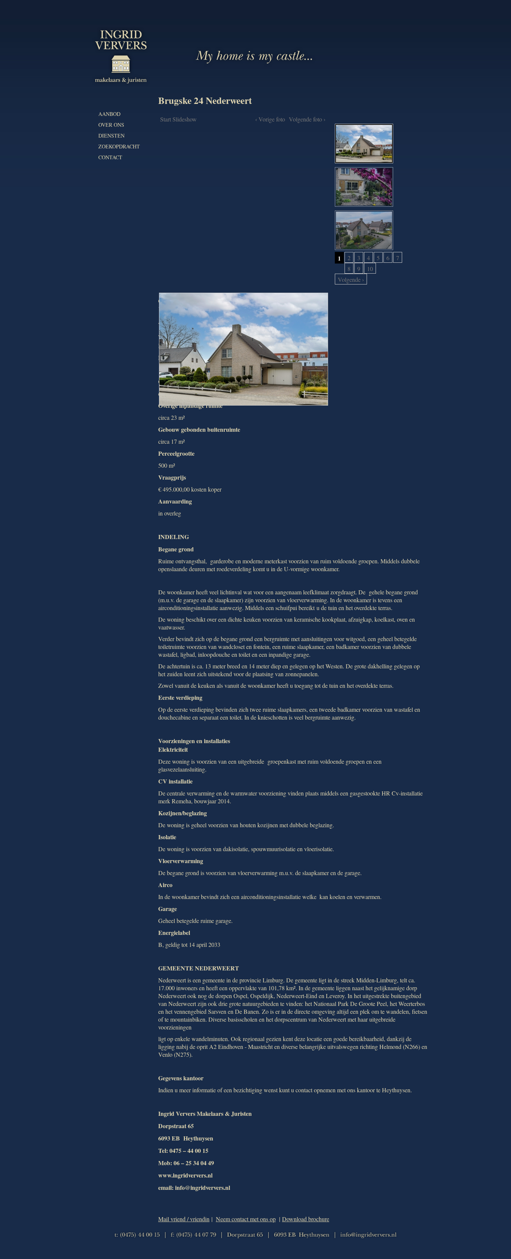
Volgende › (351, 279)
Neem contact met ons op (246, 1219)
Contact (110, 157)
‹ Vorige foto (270, 119)
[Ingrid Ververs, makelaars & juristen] (121, 83)
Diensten (111, 135)
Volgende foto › (307, 119)
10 (370, 269)
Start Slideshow (178, 119)
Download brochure (305, 1219)
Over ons (111, 124)
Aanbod (109, 113)
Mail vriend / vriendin (183, 1219)
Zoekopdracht (119, 146)
